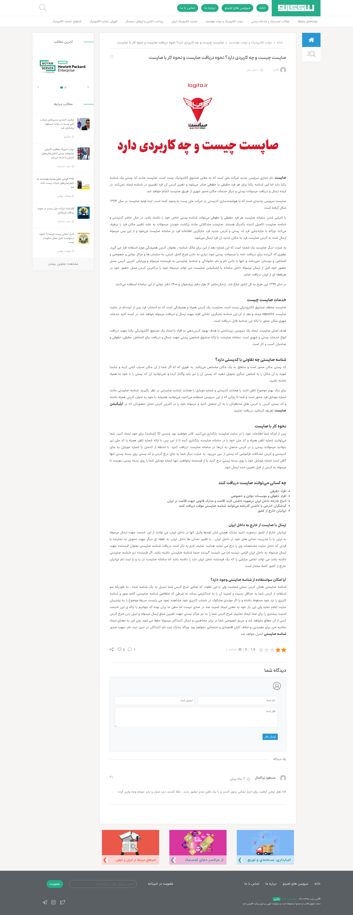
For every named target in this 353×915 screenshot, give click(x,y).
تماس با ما (187, 8)
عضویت (55, 884)
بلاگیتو (276, 70)
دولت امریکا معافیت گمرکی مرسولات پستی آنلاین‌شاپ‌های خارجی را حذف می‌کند (58, 154)
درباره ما (210, 8)
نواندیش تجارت (285, 899)
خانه (262, 8)
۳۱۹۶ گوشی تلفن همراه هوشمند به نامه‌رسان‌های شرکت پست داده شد (55, 183)
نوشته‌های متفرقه (307, 21)
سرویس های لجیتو (237, 8)
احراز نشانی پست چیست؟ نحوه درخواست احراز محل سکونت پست (56, 238)
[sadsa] (111, 57)
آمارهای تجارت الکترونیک (67, 21)
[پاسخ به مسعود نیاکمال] (111, 777)
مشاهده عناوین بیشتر (63, 264)
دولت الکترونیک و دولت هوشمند (224, 21)
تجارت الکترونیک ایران (184, 21)
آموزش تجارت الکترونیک (103, 21)
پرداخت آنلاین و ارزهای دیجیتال (144, 21)
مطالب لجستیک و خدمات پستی (270, 21)
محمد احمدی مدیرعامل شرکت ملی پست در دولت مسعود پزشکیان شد (57, 124)
